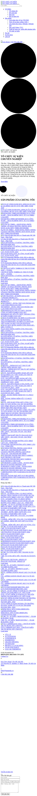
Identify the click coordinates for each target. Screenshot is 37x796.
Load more (4, 283)
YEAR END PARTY (12, 647)
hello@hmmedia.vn (7, 670)
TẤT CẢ (8, 634)
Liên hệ (7, 36)
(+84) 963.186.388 (7, 674)
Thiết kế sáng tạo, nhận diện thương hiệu (22, 29)
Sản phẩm (8, 18)
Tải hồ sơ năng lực (7, 772)
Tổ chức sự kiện (14, 31)
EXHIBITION (10, 640)
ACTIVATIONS (10, 636)
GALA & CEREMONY (13, 649)
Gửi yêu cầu (5, 794)
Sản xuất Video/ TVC (16, 27)
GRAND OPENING (12, 642)
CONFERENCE (10, 638)
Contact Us (4, 656)
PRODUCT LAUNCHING (14, 645)
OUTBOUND (9, 644)
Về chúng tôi (13, 11)
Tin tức (7, 33)
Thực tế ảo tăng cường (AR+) (18, 22)
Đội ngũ (11, 14)
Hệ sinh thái (13, 13)
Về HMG (8, 9)
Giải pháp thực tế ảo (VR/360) (19, 20)
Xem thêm (4, 181)
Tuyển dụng (9, 35)
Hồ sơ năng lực (14, 16)
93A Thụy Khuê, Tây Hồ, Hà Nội (12, 662)
